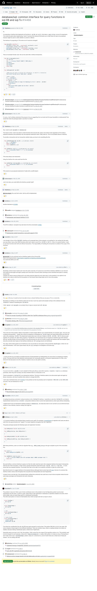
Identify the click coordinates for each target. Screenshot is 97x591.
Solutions (17, 2)
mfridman (7, 417)
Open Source (36, 2)
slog (52, 470)
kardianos (7, 201)
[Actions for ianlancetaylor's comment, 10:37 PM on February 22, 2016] (69, 179)
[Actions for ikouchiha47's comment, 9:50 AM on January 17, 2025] (69, 488)
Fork (80, 7)
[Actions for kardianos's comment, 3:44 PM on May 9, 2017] (69, 253)
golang (6, 8)
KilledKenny (8, 28)
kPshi (6, 267)
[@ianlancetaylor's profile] (3, 114)
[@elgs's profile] (3, 413)
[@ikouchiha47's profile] (3, 488)
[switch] (5, 94)
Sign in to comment (49, 561)
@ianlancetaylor (7, 193)
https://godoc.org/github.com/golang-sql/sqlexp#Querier (31, 258)
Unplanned (26, 109)
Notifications (70, 7)
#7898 (39, 224)
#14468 (16, 204)
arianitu (7, 294)
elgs (6, 413)
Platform (9, 2)
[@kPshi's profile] (3, 267)
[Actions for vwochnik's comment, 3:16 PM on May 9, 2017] (69, 237)
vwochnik (7, 237)
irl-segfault (7, 324)
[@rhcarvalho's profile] (3, 396)
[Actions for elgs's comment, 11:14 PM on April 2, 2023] (69, 413)
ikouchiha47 (8, 488)
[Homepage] (3, 3)
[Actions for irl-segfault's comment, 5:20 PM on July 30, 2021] (69, 353)
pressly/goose (48, 420)
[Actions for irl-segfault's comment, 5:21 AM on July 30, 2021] (69, 325)
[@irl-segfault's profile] (3, 325)
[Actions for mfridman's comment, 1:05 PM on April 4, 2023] (69, 417)
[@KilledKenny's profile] (3, 28)
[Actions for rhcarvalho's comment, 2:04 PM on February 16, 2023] (69, 396)
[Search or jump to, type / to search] (77, 3)
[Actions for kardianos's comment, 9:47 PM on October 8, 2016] (69, 201)
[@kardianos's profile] (3, 201)
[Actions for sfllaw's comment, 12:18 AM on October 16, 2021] (69, 367)
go (11, 8)
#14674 (23, 379)
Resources (26, 2)
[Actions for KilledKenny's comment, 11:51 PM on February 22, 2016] (69, 190)
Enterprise (45, 2)
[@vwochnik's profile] (3, 237)
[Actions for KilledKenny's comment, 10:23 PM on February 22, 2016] (69, 126)
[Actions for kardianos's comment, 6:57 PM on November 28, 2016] (69, 221)
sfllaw (6, 367)
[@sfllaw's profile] (3, 367)
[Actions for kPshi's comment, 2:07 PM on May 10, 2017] (69, 267)
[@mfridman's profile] (3, 417)
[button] (67, 44)
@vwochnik (6, 256)
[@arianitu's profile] (3, 294)
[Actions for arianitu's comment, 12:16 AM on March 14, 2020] (69, 294)
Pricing (53, 2)
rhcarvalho (7, 395)
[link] (9, 100)
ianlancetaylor (8, 113)
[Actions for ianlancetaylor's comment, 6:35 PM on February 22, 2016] (69, 114)
